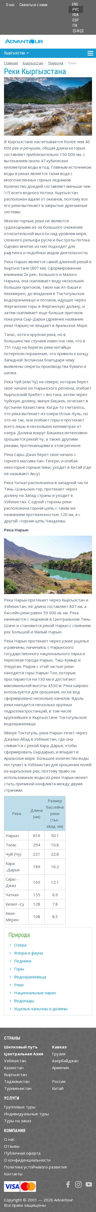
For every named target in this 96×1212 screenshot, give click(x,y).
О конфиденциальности (27, 1160)
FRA (76, 15)
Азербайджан (65, 1060)
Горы (19, 968)
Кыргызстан (33, 63)
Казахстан (13, 1067)
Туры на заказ (17, 1120)
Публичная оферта (22, 1153)
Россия (58, 1081)
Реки (18, 984)
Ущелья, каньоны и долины (40, 1008)
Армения (60, 1067)
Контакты (13, 1173)
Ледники (22, 960)
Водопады (24, 1000)
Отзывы (11, 1146)
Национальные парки (35, 992)
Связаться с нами (33, 5)
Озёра (20, 945)
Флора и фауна (28, 952)
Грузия (58, 1053)
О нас (10, 5)
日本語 (78, 31)
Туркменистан (17, 1088)
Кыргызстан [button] (15, 53)
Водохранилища (30, 976)
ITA (75, 25)
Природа (55, 63)
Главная (11, 63)
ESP (76, 20)
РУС (76, 9)
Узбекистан (15, 1060)
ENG (75, 4)
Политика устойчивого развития (35, 1167)
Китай (57, 1088)
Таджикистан (17, 1081)
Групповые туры (19, 1106)
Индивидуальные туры (26, 1113)
